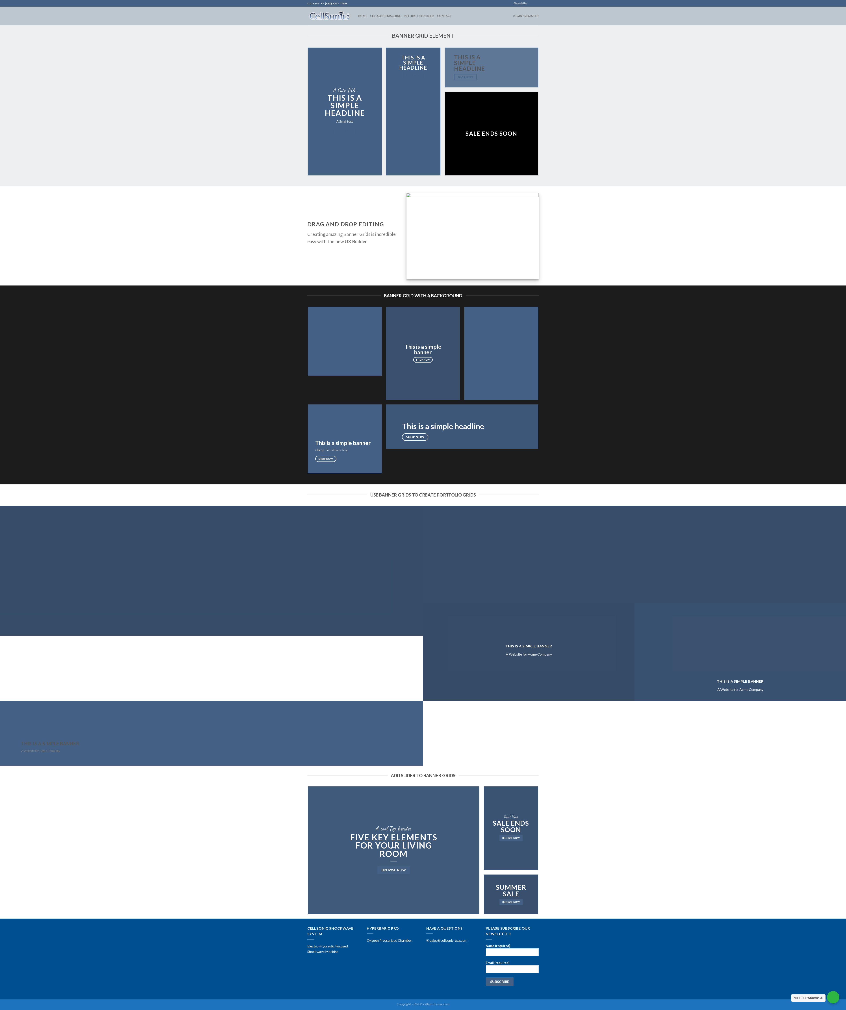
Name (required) (498, 946)
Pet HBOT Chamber (419, 16)
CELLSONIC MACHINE (385, 16)
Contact (444, 16)
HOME (362, 16)
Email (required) (498, 963)
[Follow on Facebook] (532, 3)
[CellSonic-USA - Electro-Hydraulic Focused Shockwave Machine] (329, 16)
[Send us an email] (536, 3)
